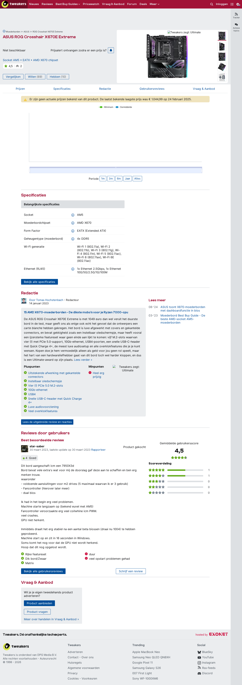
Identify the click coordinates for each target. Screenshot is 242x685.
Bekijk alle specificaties (39, 282)
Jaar (127, 178)
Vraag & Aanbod (204, 88)
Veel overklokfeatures (42, 411)
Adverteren (75, 652)
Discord (207, 673)
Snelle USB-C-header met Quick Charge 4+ (55, 400)
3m (111, 178)
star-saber (37, 446)
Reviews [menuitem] (47, 4)
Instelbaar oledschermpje (45, 381)
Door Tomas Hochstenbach (46, 300)
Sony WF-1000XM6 (145, 678)
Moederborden (13, 31)
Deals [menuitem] (143, 4)
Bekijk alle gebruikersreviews (43, 571)
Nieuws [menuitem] (34, 4)
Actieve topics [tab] (236, 29)
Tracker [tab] (236, 17)
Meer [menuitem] (153, 4)
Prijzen (20, 88)
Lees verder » (83, 359)
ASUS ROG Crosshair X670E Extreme (39, 37)
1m (103, 178)
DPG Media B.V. (47, 655)
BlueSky (207, 652)
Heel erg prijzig (98, 374)
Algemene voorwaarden (84, 668)
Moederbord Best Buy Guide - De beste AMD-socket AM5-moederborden (183, 319)
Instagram (208, 662)
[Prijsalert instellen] (111, 50)
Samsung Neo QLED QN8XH (151, 657)
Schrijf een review (131, 571)
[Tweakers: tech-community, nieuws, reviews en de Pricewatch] (14, 4)
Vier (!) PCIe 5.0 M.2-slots (45, 385)
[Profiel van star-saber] (24, 448)
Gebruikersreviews (152, 88)
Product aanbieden (39, 603)
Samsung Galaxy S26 (146, 668)
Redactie (105, 88)
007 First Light (142, 673)
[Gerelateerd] (4, 31)
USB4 (32, 394)
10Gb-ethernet (37, 390)
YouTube (208, 657)
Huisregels (75, 662)
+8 (222, 77)
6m (119, 178)
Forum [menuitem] (132, 4)
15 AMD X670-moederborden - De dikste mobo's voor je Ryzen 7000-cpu (76, 312)
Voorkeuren (89, 678)
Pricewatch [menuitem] (91, 4)
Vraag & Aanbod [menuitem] (113, 4)
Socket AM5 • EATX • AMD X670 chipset (30, 60)
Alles (137, 178)
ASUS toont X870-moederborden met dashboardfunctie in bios (183, 308)
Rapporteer (98, 449)
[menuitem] (212, 4)
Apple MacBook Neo (146, 652)
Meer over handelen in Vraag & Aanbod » (51, 619)
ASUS (26, 31)
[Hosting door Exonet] (212, 635)
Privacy (73, 673)
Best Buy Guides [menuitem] (67, 4)
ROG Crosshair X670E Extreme (48, 31)
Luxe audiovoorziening (43, 407)
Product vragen (37, 611)
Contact (73, 657)
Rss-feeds (208, 668)
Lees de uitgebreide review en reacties (47, 422)
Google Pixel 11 (142, 662)
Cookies (73, 678)
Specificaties (62, 88)
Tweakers (9, 655)
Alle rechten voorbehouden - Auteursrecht (29, 658)
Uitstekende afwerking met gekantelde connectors (54, 374)
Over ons (87, 657)
